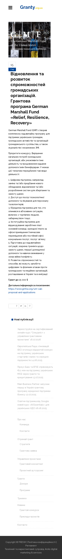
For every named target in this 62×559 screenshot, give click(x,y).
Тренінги (21, 498)
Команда (24, 424)
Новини (21, 505)
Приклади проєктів (29, 516)
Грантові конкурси (29, 510)
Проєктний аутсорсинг (31, 470)
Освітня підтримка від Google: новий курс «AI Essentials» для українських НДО (33, 404)
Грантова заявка (28, 451)
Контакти (24, 431)
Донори (24, 483)
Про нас (21, 419)
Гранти (21, 478)
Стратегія (25, 444)
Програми (25, 490)
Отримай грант (25, 439)
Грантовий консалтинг (31, 464)
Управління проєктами (29, 459)
